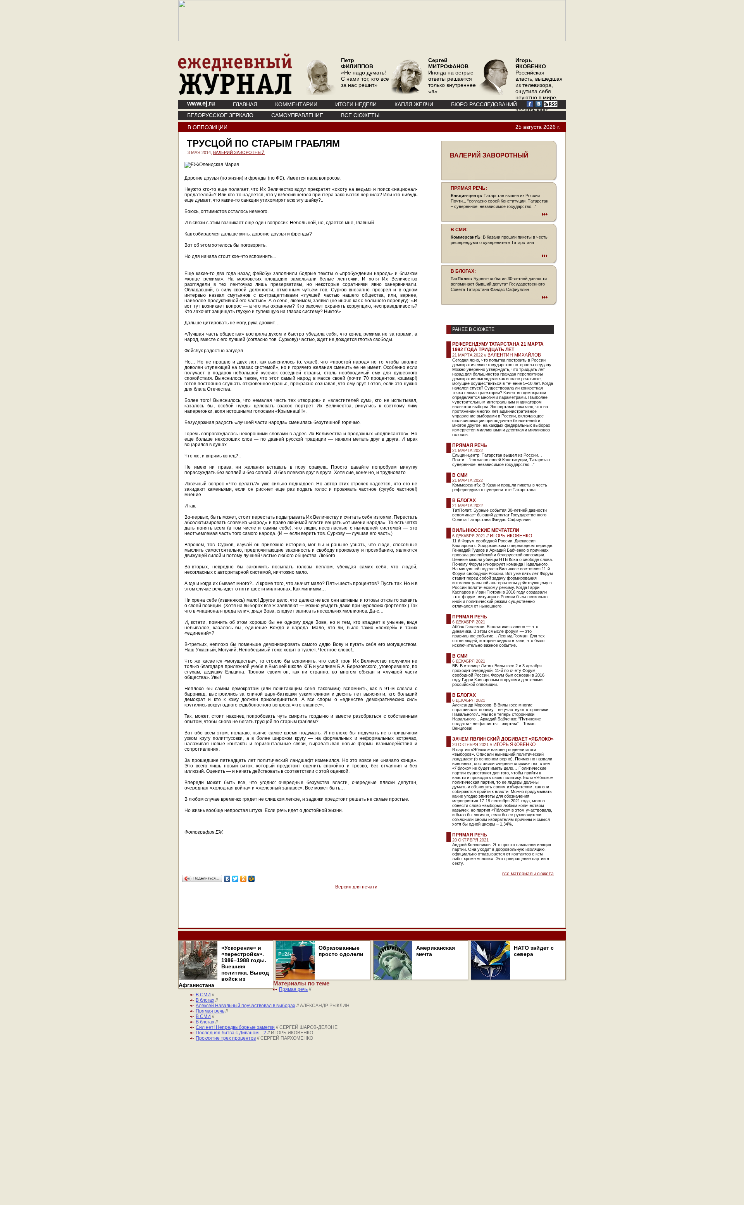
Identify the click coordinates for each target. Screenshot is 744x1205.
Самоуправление (297, 115)
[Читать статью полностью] (499, 214)
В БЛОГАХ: (463, 271)
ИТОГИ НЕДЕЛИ (356, 104)
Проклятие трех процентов (226, 1038)
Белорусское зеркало (220, 115)
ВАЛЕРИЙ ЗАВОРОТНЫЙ (239, 152)
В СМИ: (459, 229)
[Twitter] (235, 879)
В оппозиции (207, 127)
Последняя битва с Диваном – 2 (231, 1032)
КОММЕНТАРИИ (296, 104)
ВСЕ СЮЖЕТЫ (360, 115)
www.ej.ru (201, 103)
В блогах (464, 500)
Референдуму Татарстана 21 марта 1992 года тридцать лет (498, 346)
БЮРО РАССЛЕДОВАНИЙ (484, 104)
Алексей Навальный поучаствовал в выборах (245, 1005)
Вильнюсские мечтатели (485, 530)
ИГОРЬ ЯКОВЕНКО (511, 535)
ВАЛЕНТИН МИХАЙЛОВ (514, 355)
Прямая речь (469, 445)
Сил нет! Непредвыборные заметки (235, 1027)
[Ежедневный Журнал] (235, 93)
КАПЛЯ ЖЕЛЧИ (413, 104)
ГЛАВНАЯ (245, 104)
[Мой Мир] (252, 879)
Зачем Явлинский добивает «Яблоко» (503, 739)
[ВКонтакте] (227, 879)
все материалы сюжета (528, 873)
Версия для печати (356, 887)
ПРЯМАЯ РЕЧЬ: (469, 188)
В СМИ (460, 475)
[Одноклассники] (243, 879)
